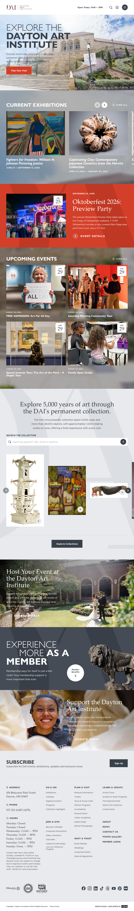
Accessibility (80, 809)
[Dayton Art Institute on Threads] (108, 888)
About (107, 822)
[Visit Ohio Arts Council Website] (13, 888)
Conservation (109, 809)
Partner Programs (82, 805)
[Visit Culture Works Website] (28, 888)
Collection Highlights (55, 809)
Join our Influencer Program (54, 848)
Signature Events (54, 801)
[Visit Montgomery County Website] (41, 888)
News (106, 827)
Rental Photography (83, 826)
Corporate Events (82, 852)
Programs (50, 805)
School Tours (108, 793)
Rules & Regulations (83, 856)
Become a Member (54, 827)
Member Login (112, 842)
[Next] (104, 105)
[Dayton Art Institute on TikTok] (102, 888)
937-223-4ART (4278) (18, 810)
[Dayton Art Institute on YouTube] (114, 888)
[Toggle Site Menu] (125, 7)
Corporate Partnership (56, 831)
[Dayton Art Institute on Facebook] (84, 888)
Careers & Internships (55, 844)
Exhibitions (51, 793)
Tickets (77, 797)
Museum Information (83, 793)
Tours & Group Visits (83, 801)
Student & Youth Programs (115, 797)
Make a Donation (53, 835)
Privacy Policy (54, 906)
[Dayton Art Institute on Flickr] (126, 888)
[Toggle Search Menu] (110, 7)
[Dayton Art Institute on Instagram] (90, 888)
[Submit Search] (123, 442)
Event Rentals (80, 844)
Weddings (78, 848)
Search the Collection (112, 805)
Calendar (50, 797)
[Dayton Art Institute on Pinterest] (120, 888)
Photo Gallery (112, 837)
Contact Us (110, 832)
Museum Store (80, 813)
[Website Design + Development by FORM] (111, 906)
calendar (19, 866)
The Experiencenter (111, 801)
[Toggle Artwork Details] (38, 521)
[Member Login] (117, 7)
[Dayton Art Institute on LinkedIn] (96, 888)
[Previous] (97, 105)
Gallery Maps (80, 822)
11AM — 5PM (90, 7)
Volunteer (50, 839)
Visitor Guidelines (82, 818)
